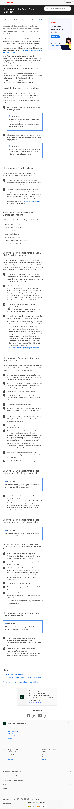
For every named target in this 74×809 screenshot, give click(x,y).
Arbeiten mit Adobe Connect (31, 201)
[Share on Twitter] (34, 717)
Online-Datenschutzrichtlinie (28, 682)
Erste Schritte (11, 733)
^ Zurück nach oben (67, 723)
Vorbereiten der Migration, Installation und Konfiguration (23, 677)
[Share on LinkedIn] (40, 717)
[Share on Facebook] (28, 717)
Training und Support (13, 731)
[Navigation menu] (3, 2)
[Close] (59, 802)
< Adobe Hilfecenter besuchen (15, 727)
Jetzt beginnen (45, 759)
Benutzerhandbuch (12, 736)
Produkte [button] (5, 793)
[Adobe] (10, 2)
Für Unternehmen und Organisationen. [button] (14, 780)
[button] (61, 2)
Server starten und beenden (14, 674)
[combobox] (57, 8)
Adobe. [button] (5, 789)
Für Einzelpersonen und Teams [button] (12, 771)
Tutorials (10, 738)
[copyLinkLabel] (45, 717)
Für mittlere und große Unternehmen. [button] (14, 776)
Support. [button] (5, 784)
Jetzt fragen (10, 759)
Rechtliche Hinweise (9, 682)
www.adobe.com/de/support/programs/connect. (24, 348)
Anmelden (68, 2)
